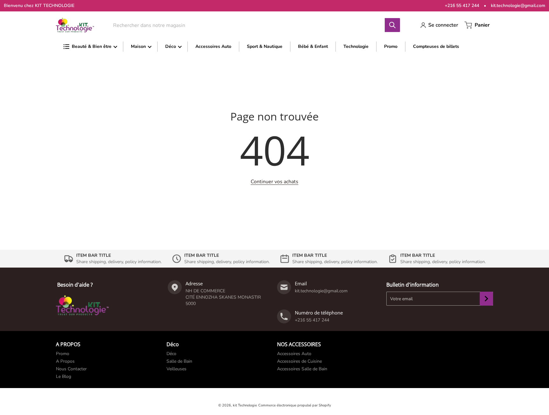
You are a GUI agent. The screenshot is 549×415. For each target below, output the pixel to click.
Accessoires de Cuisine (299, 361)
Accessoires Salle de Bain (302, 369)
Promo (62, 354)
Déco (171, 354)
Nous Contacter (71, 369)
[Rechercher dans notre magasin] (392, 25)
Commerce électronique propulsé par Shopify (294, 405)
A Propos (65, 361)
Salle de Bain (179, 361)
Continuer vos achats (274, 181)
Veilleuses (176, 369)
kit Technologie (245, 405)
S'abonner (486, 299)
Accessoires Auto (294, 354)
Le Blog (63, 376)
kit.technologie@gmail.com (518, 6)
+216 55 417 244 (462, 6)
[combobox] (252, 25)
